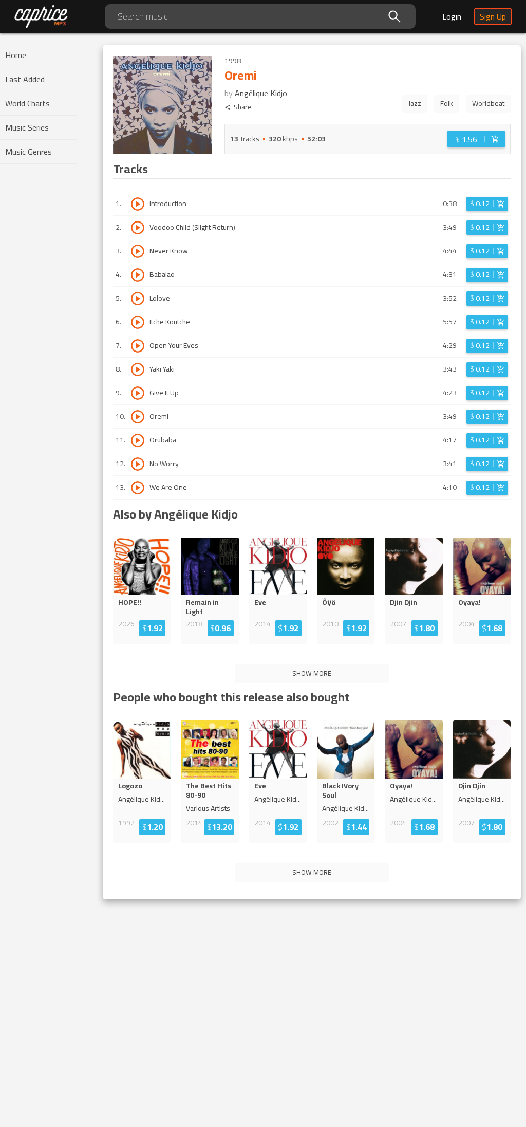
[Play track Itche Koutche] (137, 322)
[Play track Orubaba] (137, 440)
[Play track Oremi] (137, 417)
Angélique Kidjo (261, 93)
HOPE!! (129, 602)
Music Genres (28, 151)
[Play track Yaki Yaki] (137, 369)
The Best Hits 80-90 (208, 790)
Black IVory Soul (340, 790)
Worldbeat (488, 103)
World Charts (27, 103)
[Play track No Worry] (137, 464)
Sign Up (493, 16)
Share (243, 107)
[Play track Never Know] (137, 251)
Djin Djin (403, 602)
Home (15, 55)
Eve (260, 602)
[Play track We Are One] (137, 488)
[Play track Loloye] (137, 298)
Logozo (130, 785)
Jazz (414, 103)
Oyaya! (469, 602)
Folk (446, 103)
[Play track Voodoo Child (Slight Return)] (137, 227)
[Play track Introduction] (137, 204)
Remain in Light (202, 607)
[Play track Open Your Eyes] (137, 346)
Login (451, 16)
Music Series (27, 127)
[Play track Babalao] (137, 275)
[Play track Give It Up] (137, 393)
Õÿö (328, 602)
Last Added (25, 79)
